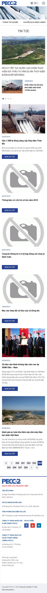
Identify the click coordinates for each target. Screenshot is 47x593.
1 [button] (3, 98)
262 (28, 463)
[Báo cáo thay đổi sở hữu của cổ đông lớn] (23, 288)
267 (20, 467)
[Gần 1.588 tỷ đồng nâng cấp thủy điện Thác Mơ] (23, 118)
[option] (23, 12)
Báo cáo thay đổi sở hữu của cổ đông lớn (20, 310)
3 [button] (8, 98)
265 (9, 467)
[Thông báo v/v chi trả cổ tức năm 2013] (23, 178)
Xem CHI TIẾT (10, 157)
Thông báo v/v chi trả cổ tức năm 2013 (20, 200)
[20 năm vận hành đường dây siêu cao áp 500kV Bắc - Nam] (23, 342)
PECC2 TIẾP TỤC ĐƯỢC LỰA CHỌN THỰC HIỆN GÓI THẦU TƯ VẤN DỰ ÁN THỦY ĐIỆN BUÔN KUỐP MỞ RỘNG (23, 71)
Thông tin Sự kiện (10, 22)
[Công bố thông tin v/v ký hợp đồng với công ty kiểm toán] (23, 232)
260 (17, 463)
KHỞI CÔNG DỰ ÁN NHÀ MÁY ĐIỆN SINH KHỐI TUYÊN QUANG (34, 87)
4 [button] (10, 98)
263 (34, 463)
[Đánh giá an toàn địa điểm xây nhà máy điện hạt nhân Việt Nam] (23, 410)
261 (23, 463)
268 (26, 467)
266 (14, 467)
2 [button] (5, 98)
